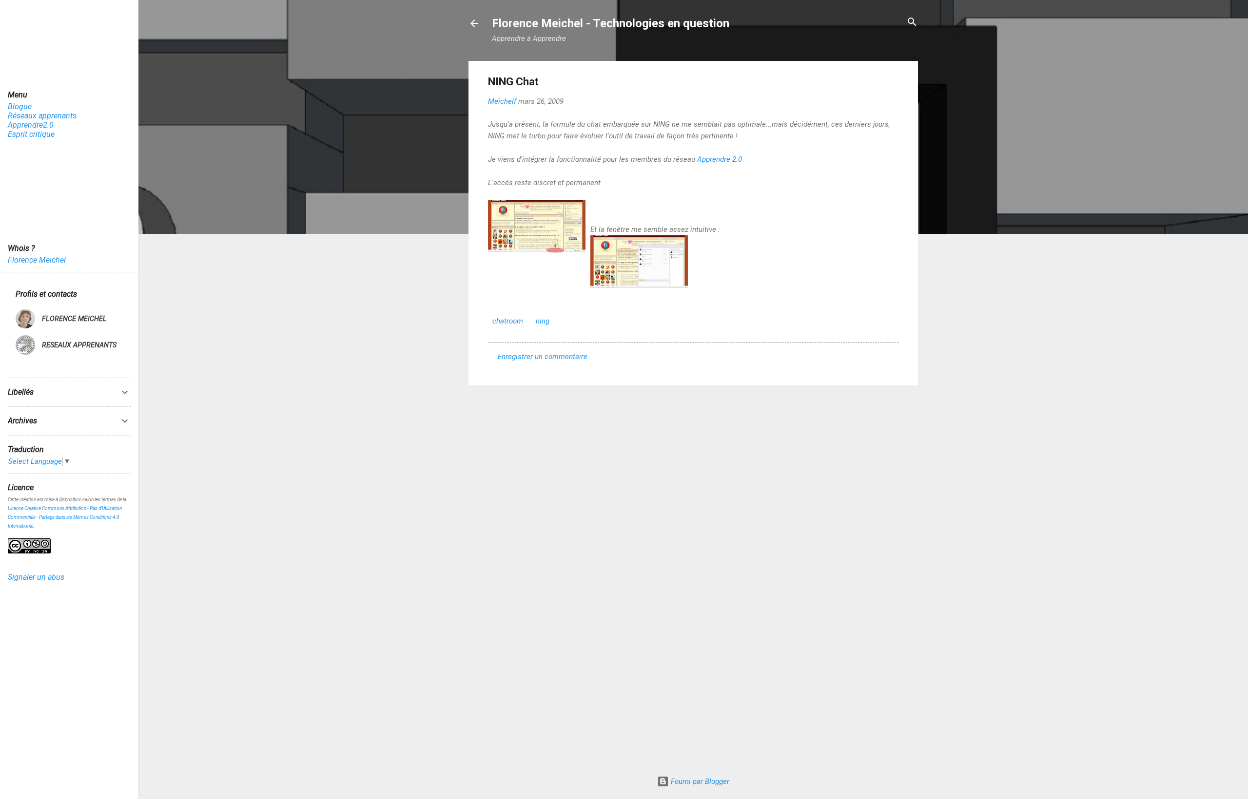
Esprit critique (31, 134)
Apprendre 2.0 (719, 159)
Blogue (20, 106)
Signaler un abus (36, 577)
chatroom (507, 321)
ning (542, 321)
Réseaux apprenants (42, 115)
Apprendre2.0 (31, 125)
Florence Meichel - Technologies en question (610, 23)
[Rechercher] (912, 23)
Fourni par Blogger (699, 781)
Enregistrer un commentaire (542, 356)
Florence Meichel (37, 260)
